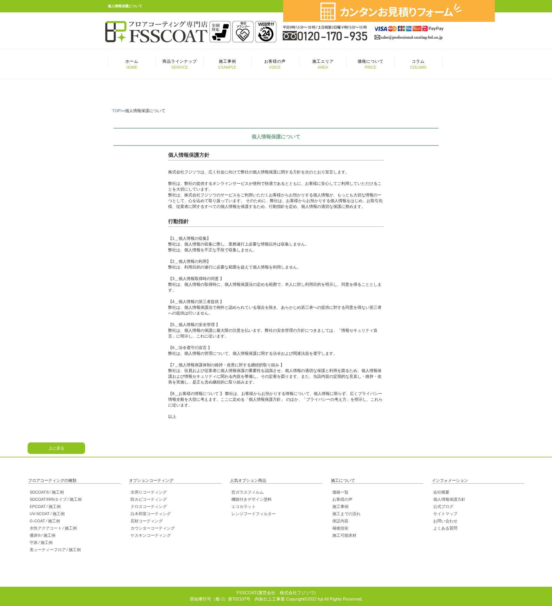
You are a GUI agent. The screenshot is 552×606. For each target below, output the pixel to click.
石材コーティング (147, 521)
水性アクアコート (46, 528)
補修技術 (340, 528)
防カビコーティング (149, 499)
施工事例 (340, 506)
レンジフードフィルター (253, 513)
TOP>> (118, 110)
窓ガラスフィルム (247, 492)
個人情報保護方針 (449, 499)
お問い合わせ (445, 521)
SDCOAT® (39, 492)
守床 (34, 542)
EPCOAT (38, 506)
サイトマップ (445, 513)
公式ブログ (443, 506)
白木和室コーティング (151, 513)
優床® (35, 535)
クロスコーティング (149, 506)
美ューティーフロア (48, 549)
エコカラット (243, 506)
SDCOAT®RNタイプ (48, 499)
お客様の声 (342, 499)
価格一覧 (340, 492)
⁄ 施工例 (57, 492)
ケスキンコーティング (151, 535)
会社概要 (441, 492)
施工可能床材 (344, 535)
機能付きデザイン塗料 (251, 499)
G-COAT (37, 521)
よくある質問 (445, 528)
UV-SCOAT (40, 513)
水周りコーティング (149, 492)
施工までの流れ (346, 513)
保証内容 (340, 521)
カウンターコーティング (153, 528)
